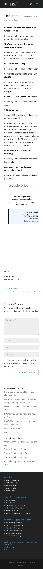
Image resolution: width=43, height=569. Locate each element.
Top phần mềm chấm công (16, 453)
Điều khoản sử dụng (12, 485)
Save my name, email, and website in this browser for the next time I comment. (21, 363)
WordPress (21, 566)
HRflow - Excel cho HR (12, 511)
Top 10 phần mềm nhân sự (14, 530)
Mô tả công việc (10, 503)
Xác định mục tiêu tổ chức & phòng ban (24, 292)
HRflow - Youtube (12, 428)
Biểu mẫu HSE (10, 547)
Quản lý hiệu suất (11, 500)
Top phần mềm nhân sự (15, 449)
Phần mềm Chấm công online (14, 528)
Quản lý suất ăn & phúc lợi (13, 533)
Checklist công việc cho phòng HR (15, 505)
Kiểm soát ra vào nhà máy (13, 536)
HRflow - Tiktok (11, 432)
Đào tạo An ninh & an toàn (13, 550)
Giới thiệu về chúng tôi (12, 480)
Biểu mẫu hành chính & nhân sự (15, 508)
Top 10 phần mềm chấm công (14, 525)
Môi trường (28, 16)
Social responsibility (11, 288)
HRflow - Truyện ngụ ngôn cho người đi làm (18, 513)
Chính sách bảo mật (11, 483)
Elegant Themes (21, 562)
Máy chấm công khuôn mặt (14, 523)
